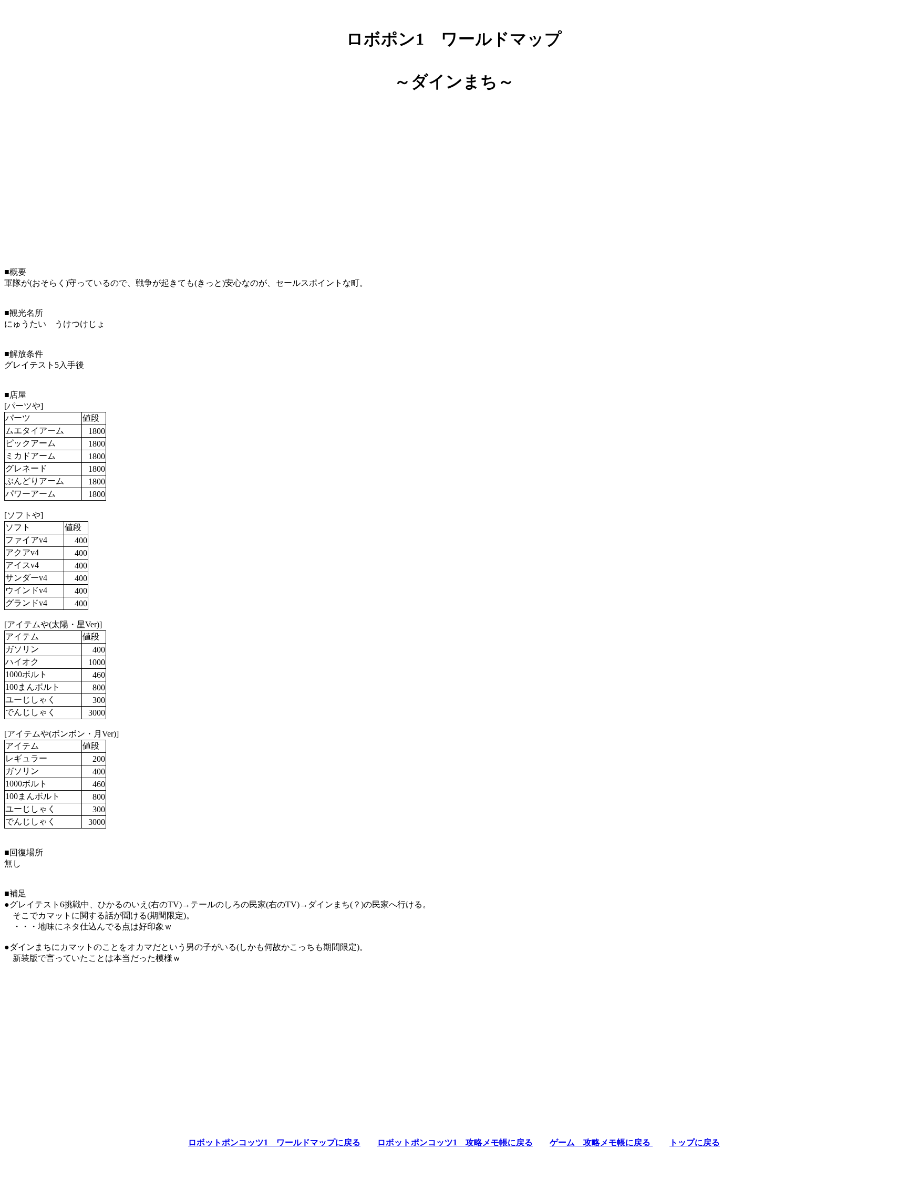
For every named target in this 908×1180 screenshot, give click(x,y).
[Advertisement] (454, 175)
